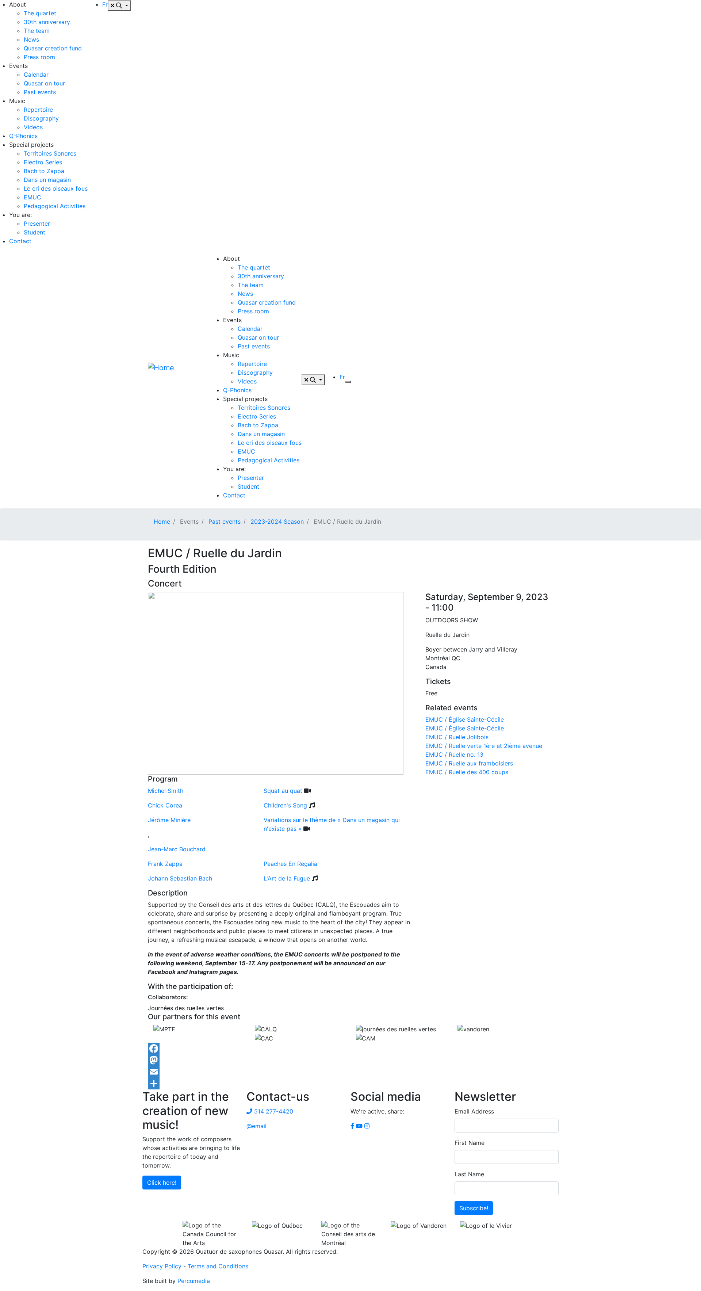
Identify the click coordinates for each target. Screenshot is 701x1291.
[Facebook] (350, 1048)
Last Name (469, 1174)
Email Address (474, 1111)
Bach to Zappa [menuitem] (44, 171)
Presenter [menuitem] (37, 223)
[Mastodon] (350, 1060)
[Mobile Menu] (348, 382)
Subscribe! (473, 1208)
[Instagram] (366, 1126)
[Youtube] (359, 1126)
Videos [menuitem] (33, 127)
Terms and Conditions (218, 1266)
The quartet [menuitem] (40, 13)
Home (162, 521)
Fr (105, 4)
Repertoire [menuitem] (38, 109)
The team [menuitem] (37, 30)
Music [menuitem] (17, 100)
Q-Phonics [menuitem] (23, 136)
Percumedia (193, 1280)
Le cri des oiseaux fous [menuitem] (56, 188)
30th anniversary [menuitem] (47, 22)
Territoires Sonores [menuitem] (50, 153)
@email (256, 1126)
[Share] (350, 1083)
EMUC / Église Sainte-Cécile (464, 719)
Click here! (161, 1182)
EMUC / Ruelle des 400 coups (466, 772)
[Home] (175, 380)
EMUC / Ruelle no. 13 (454, 754)
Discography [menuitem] (41, 118)
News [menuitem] (31, 39)
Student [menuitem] (34, 232)
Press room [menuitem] (39, 57)
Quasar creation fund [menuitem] (53, 48)
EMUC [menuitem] (32, 197)
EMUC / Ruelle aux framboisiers (469, 763)
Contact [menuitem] (20, 241)
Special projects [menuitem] (31, 144)
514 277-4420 (272, 1111)
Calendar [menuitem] (36, 74)
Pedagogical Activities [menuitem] (54, 206)
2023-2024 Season (277, 521)
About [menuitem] (17, 4)
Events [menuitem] (18, 65)
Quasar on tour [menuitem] (44, 83)
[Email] (350, 1072)
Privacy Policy (161, 1266)
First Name (469, 1142)
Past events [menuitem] (40, 92)
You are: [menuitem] (20, 214)
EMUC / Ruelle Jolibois (457, 737)
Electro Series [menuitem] (43, 162)
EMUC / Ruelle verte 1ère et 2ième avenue (483, 745)
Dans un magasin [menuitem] (47, 179)
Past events (224, 521)
